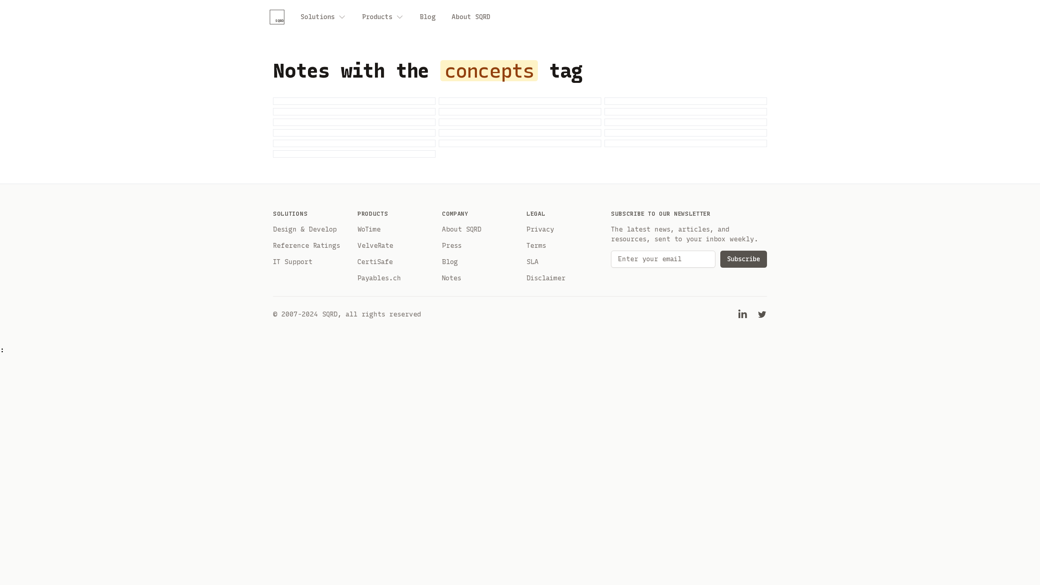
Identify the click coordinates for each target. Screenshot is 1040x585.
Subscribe (743, 259)
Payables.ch (379, 278)
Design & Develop (305, 229)
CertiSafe (375, 262)
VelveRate (375, 245)
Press (452, 245)
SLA (532, 262)
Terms (536, 245)
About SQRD (471, 17)
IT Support (292, 262)
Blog (428, 17)
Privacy (540, 229)
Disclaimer (546, 278)
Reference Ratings (306, 245)
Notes (451, 278)
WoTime (369, 229)
